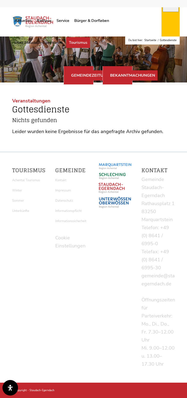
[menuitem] (23, 21)
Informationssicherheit (70, 221)
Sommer (18, 201)
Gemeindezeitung (90, 75)
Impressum (63, 190)
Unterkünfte (20, 211)
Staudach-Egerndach (41, 390)
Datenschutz (64, 201)
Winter (17, 190)
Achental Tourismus (26, 180)
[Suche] (97, 43)
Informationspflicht (68, 211)
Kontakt (60, 180)
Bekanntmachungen (132, 75)
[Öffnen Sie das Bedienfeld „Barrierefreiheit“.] (10, 388)
